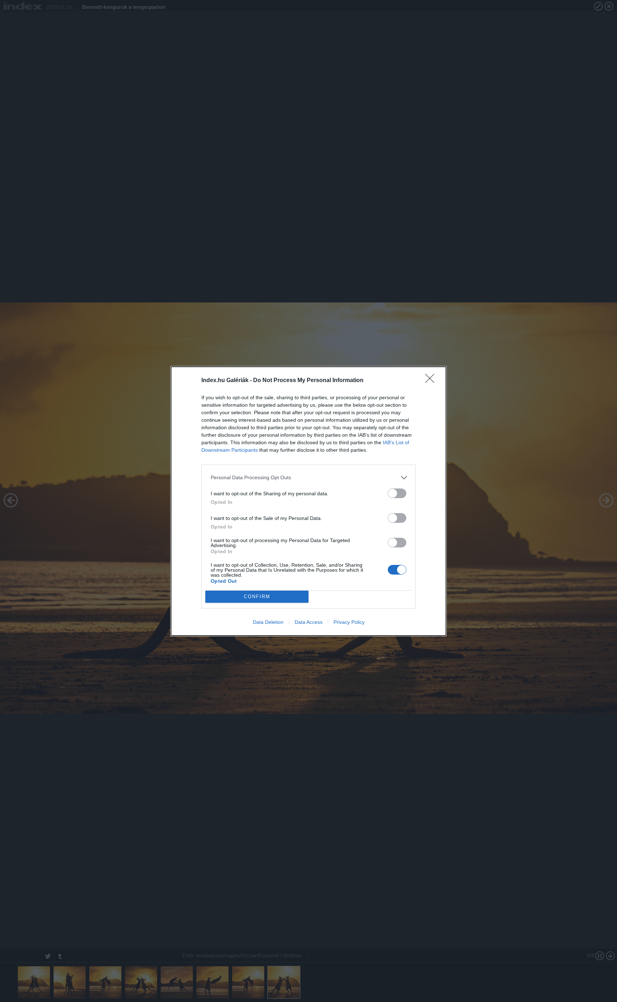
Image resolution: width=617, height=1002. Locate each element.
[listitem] (308, 477)
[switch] (397, 493)
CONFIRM (257, 596)
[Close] (432, 380)
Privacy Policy (349, 622)
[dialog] (308, 501)
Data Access (308, 622)
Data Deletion (268, 622)
